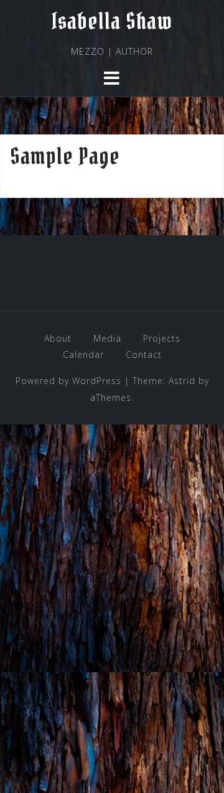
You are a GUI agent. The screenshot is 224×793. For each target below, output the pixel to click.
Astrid (182, 381)
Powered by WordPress (68, 381)
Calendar (83, 354)
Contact (144, 354)
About (58, 338)
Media (107, 338)
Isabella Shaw (112, 21)
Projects (161, 338)
